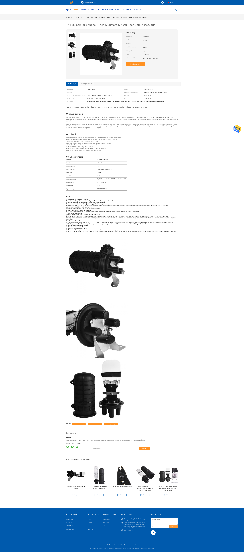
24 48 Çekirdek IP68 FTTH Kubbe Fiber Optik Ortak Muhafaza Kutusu (145, 488)
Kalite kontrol (107, 10)
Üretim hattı (106, 519)
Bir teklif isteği (138, 10)
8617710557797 (77, 443)
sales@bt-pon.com (90, 2)
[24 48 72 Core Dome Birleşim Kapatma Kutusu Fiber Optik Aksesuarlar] (169, 475)
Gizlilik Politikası (123, 544)
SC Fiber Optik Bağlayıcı (111, 424)
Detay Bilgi (72, 84)
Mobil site (138, 544)
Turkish (172, 2)
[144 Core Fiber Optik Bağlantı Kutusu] (76, 475)
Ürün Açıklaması (86, 84)
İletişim (144, 448)
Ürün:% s (76, 10)
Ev (70, 10)
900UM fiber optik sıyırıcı (95, 424)
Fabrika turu (95, 10)
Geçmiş (90, 522)
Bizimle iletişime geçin (123, 10)
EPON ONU (69, 519)
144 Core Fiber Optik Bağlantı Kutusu (76, 487)
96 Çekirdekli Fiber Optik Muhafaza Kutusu (99, 487)
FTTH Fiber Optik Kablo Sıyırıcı (122, 487)
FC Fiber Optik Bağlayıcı (79, 424)
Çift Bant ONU (70, 529)
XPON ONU (69, 526)
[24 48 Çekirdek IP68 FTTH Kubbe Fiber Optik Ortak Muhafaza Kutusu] (145, 475)
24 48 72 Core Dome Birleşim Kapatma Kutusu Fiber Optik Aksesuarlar (168, 488)
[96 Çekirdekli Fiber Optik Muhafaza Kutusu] (99, 475)
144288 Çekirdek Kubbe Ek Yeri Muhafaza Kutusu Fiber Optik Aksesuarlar (124, 17)
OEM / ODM (106, 522)
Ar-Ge (104, 526)
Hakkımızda (85, 10)
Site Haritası (108, 544)
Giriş (89, 519)
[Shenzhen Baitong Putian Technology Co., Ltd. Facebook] (163, 2)
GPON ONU (69, 522)
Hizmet (90, 526)
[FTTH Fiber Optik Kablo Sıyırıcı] (122, 475)
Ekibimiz (90, 529)
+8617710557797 (84, 441)
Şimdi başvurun (135, 64)
